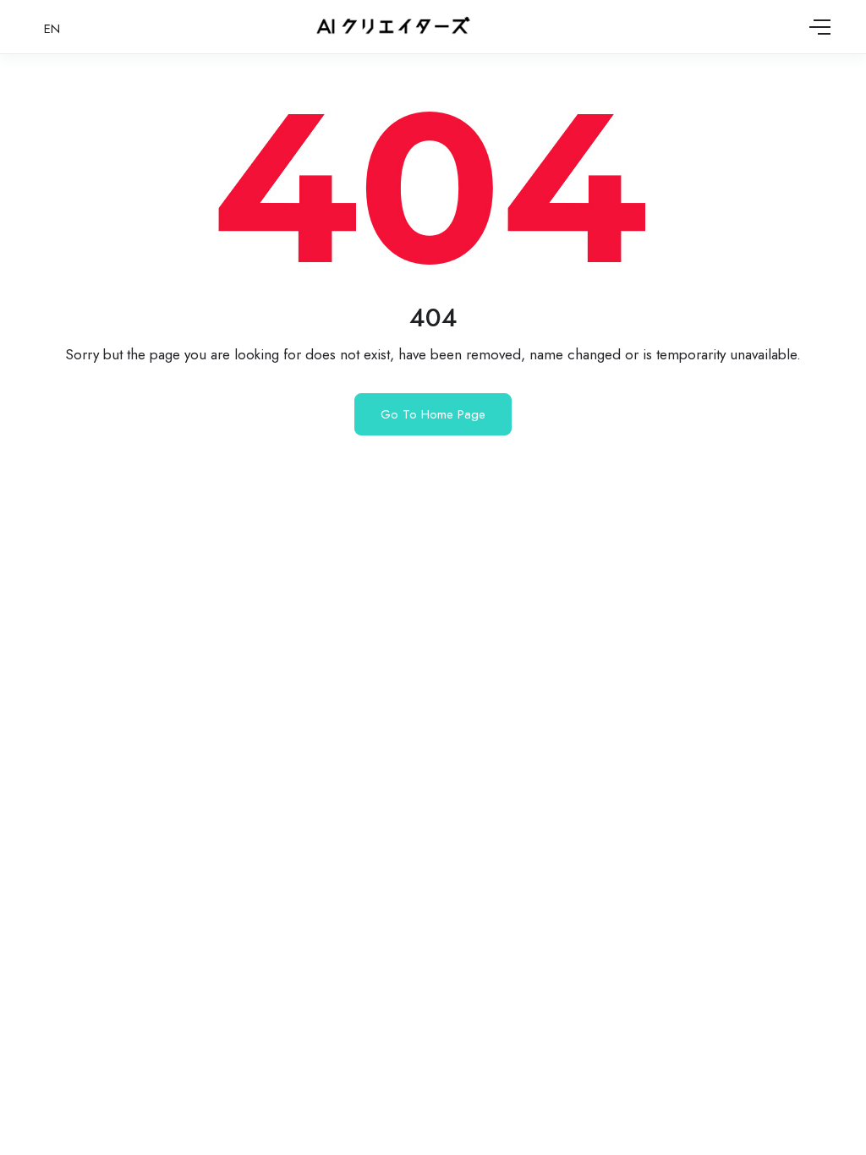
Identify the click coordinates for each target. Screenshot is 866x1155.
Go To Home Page (433, 414)
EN (52, 28)
